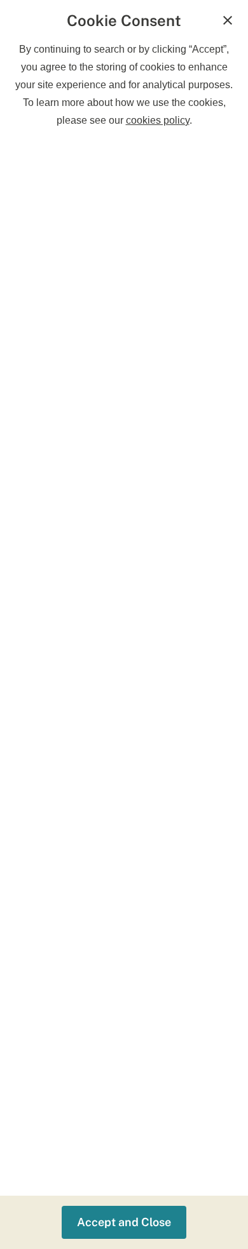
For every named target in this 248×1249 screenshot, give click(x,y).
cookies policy (157, 120)
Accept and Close (124, 1222)
